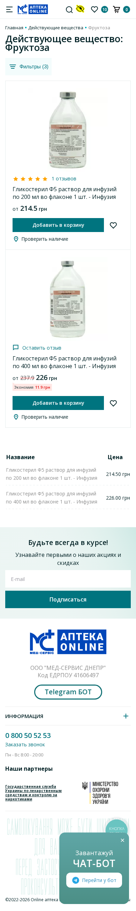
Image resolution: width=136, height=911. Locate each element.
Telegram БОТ (68, 691)
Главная (14, 27)
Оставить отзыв (41, 347)
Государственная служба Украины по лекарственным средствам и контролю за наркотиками (33, 792)
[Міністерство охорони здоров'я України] (100, 793)
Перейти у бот (99, 880)
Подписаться (68, 599)
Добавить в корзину (58, 225)
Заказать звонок (25, 744)
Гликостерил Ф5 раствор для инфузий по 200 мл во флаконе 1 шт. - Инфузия (64, 193)
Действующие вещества (55, 27)
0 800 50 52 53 (28, 735)
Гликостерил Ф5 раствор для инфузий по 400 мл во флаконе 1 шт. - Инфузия (64, 362)
